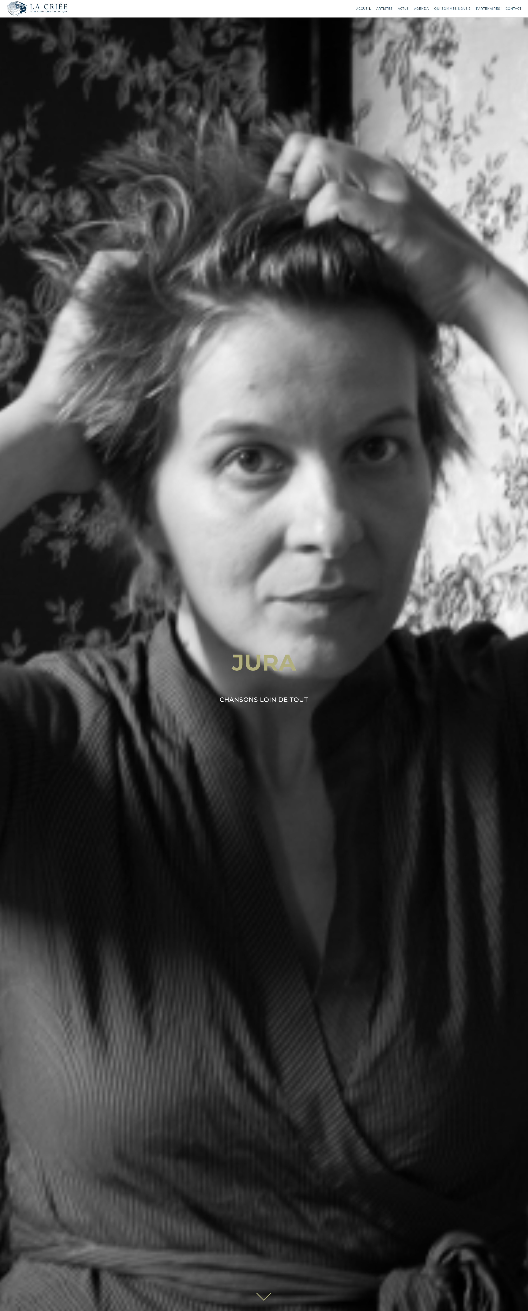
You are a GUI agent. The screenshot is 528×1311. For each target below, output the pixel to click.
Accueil (363, 9)
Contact (513, 9)
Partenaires (488, 9)
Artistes (384, 9)
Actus (403, 9)
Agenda (421, 9)
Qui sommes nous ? (452, 9)
